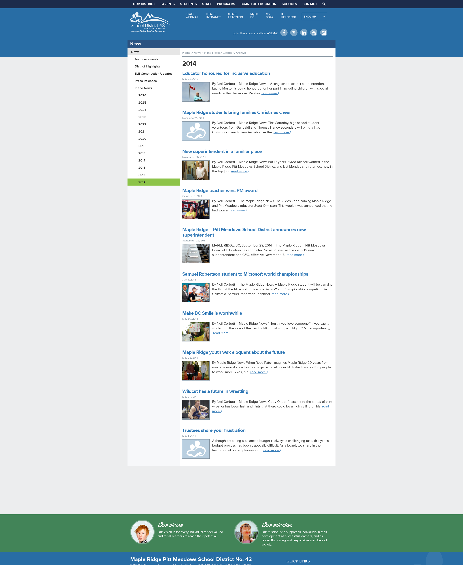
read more (270, 93)
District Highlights (147, 66)
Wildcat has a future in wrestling (215, 391)
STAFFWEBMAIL (192, 15)
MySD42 (269, 15)
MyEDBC (254, 15)
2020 (142, 139)
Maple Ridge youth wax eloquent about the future (233, 352)
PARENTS (167, 4)
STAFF (207, 4)
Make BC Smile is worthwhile (212, 313)
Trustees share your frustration (214, 430)
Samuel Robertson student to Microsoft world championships (245, 274)
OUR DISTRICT (144, 4)
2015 (142, 175)
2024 (142, 110)
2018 (142, 153)
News (135, 52)
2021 (142, 131)
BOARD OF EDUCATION (258, 4)
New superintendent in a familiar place (222, 151)
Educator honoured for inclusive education (226, 73)
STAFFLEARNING (235, 15)
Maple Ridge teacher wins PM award (220, 190)
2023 (142, 117)
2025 (142, 102)
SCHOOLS (289, 4)
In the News (143, 88)
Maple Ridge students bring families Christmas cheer (236, 112)
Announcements (146, 59)
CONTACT (309, 4)
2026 (142, 95)
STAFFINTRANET (213, 15)
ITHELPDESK (288, 15)
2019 (142, 146)
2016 (142, 167)
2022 (142, 124)
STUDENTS (188, 4)
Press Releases (146, 81)
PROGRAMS (226, 4)
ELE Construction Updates (154, 73)
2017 (141, 160)
